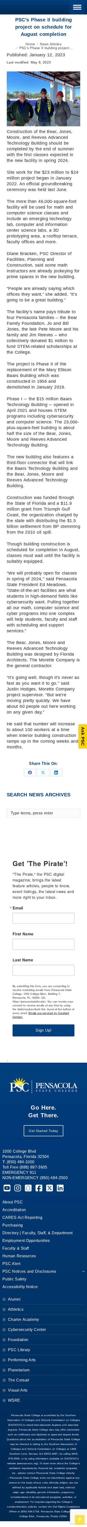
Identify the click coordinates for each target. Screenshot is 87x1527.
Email (18, 908)
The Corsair (18, 1380)
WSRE (14, 1400)
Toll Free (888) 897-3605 (24, 1167)
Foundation (18, 1340)
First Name (23, 934)
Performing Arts (22, 1360)
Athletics (15, 1309)
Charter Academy (23, 1319)
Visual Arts (17, 1390)
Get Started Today (43, 1131)
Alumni (14, 1299)
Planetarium (19, 1370)
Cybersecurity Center (27, 1330)
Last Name (23, 960)
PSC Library (19, 1350)
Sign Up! (43, 1030)
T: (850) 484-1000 (18, 1162)
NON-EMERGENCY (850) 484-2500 (35, 1178)
